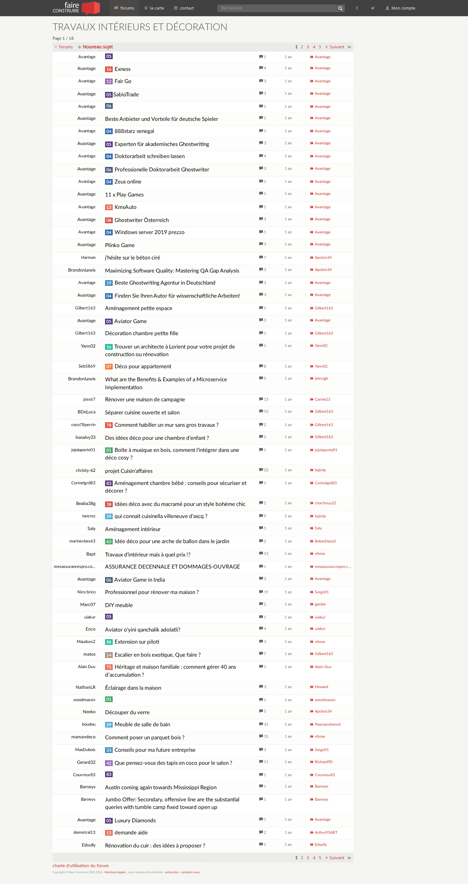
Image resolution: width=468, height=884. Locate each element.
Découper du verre (127, 712)
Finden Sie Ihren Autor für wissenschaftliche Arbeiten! (173, 296)
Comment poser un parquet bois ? (145, 737)
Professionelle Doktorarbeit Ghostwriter (157, 169)
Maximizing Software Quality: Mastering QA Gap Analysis (172, 270)
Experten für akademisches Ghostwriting (157, 144)
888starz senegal (130, 131)
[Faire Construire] (76, 8)
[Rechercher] (340, 8)
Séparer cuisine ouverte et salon (142, 412)
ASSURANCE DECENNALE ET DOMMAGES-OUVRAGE (172, 567)
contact (186, 8)
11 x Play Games (124, 194)
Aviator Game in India (135, 580)
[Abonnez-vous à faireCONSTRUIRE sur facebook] (357, 8)
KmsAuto (121, 207)
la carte (156, 8)
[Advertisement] (388, 117)
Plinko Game (120, 245)
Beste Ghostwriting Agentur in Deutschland (161, 283)
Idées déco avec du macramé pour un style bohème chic (175, 504)
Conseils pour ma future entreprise (150, 750)
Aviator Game (126, 321)
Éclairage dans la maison (133, 688)
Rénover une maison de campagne (145, 399)
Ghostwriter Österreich (137, 220)
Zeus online (123, 181)
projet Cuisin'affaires (128, 471)
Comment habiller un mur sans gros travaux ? (162, 425)
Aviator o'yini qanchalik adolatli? (143, 629)
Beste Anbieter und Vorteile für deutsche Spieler (161, 119)
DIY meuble (119, 605)
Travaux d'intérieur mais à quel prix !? (148, 554)
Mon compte (403, 8)
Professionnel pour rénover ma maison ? (152, 592)
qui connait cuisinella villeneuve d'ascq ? (157, 516)
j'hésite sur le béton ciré (132, 257)
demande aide (127, 832)
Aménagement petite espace (138, 308)
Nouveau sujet (97, 47)
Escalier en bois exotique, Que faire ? (153, 655)
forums (126, 8)
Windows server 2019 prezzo (145, 232)
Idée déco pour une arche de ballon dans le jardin (167, 541)
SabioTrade (122, 94)
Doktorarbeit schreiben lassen (145, 156)
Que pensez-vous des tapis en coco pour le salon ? (169, 763)
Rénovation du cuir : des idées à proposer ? (155, 845)
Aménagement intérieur (132, 529)
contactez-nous (190, 872)
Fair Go (118, 81)
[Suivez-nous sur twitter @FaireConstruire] (373, 8)
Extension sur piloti (132, 642)
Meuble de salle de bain (138, 724)
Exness (118, 69)
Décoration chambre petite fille (141, 333)
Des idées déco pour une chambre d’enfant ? (157, 438)
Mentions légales (115, 872)
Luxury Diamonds (131, 820)
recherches (172, 872)
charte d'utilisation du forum (81, 866)
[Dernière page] (350, 46)
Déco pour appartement (138, 366)
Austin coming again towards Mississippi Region (160, 787)
